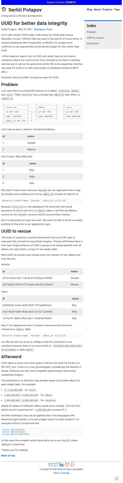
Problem (91, 32)
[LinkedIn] (61, 464)
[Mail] (50, 464)
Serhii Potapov (25, 10)
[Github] (72, 464)
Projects (107, 9)
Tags (117, 9)
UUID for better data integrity (34, 23)
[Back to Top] (116, 478)
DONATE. (71, 2)
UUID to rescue (95, 37)
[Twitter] (56, 464)
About (97, 9)
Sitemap (65, 473)
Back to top (8, 455)
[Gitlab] (67, 464)
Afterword (93, 43)
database (41, 29)
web (50, 29)
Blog (89, 9)
